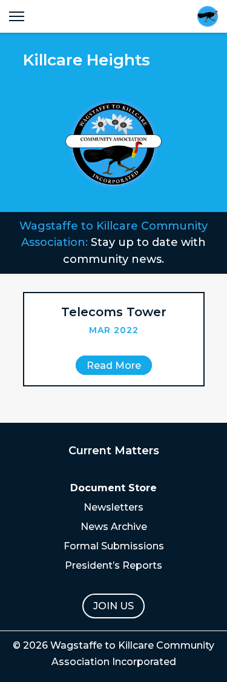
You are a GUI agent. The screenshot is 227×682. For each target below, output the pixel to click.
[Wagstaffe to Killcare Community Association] (207, 16)
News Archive (114, 526)
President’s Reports (113, 565)
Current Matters (113, 450)
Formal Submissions (114, 546)
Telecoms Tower (113, 312)
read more (114, 365)
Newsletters (113, 507)
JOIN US (113, 606)
